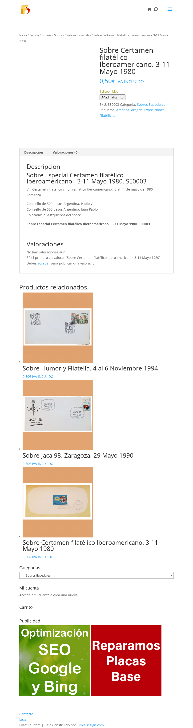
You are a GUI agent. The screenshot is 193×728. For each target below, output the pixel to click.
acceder (43, 263)
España (46, 35)
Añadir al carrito (112, 97)
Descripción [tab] (33, 152)
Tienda (34, 35)
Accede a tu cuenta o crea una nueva (48, 595)
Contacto (26, 714)
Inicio (23, 35)
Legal (23, 719)
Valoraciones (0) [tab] (66, 152)
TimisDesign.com (90, 725)
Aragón (136, 110)
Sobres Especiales (78, 35)
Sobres (59, 35)
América (122, 110)
